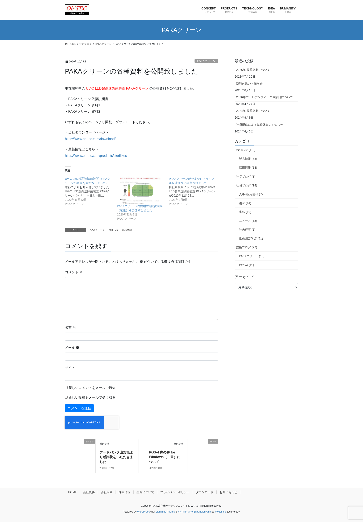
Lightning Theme (165, 511)
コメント (74, 272)
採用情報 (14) (248, 167)
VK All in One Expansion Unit (194, 511)
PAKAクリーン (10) (251, 256)
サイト (70, 367)
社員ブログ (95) (246, 185)
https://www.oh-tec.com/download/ (90, 139)
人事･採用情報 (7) (251, 194)
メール (72, 347)
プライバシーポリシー (175, 492)
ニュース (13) (248, 220)
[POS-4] (203, 454)
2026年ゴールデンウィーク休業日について (264, 97)
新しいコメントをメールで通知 (92, 388)
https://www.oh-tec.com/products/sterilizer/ (96, 155)
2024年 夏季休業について (253, 110)
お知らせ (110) (245, 150)
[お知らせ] (80, 454)
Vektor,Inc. (220, 511)
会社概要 (89, 492)
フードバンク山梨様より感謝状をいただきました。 (116, 457)
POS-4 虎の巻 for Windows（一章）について (164, 457)
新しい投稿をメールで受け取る (92, 397)
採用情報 (124, 492)
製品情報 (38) (248, 158)
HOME (72, 492)
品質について (145, 492)
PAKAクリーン (206, 61)
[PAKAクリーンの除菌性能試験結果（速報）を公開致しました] (141, 190)
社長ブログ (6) (245, 176)
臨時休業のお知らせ (249, 83)
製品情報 (127, 230)
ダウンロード (204, 492)
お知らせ (113, 230)
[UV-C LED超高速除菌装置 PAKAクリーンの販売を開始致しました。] (91, 191)
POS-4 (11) (246, 265)
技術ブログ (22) (246, 247)
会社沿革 (107, 492)
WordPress (143, 511)
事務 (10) (245, 212)
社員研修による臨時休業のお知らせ (259, 124)
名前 (70, 327)
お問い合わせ (228, 492)
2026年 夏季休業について (253, 69)
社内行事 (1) (247, 229)
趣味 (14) (245, 203)
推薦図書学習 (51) (251, 238)
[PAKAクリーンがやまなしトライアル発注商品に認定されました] (195, 191)
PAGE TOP (350, 502)
